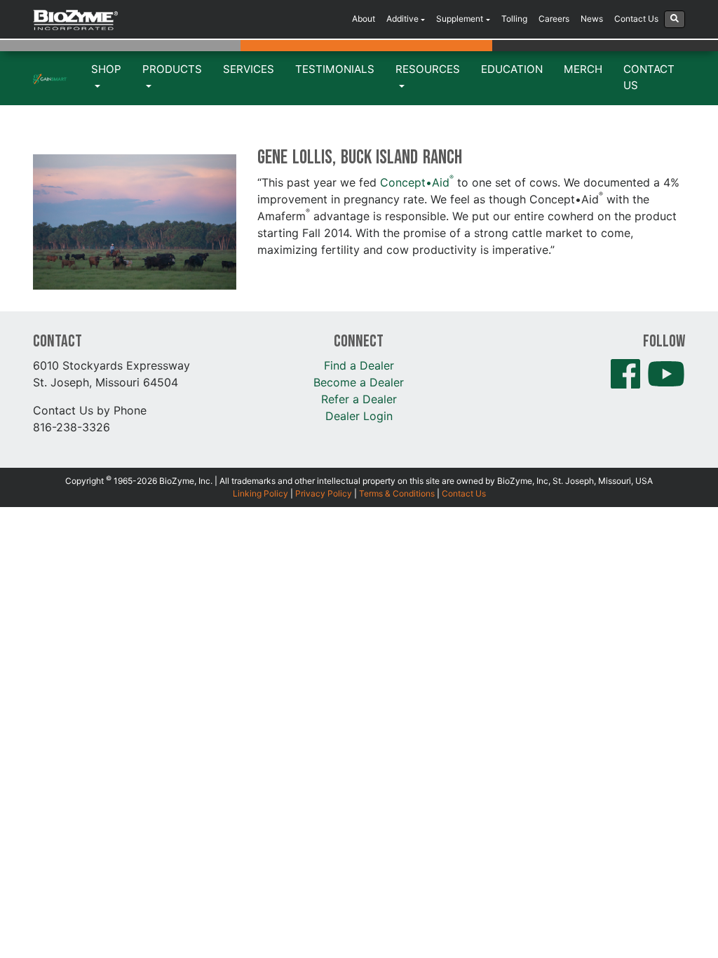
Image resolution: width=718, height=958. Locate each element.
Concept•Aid (417, 182)
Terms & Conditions (397, 493)
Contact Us (636, 18)
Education (512, 69)
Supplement (459, 18)
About (363, 18)
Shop (106, 69)
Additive (402, 18)
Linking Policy (260, 493)
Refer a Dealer (359, 399)
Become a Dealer (358, 382)
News (592, 18)
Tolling (514, 18)
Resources (427, 69)
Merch (583, 69)
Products (172, 69)
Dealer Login (359, 416)
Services (248, 69)
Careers (553, 18)
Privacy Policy (323, 493)
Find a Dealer (359, 365)
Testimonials (334, 69)
